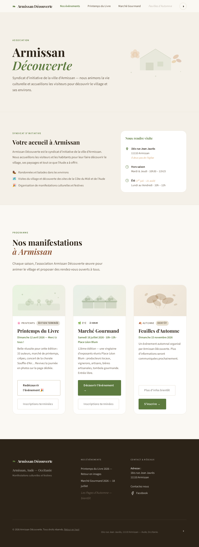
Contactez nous (140, 486)
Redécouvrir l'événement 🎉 (33, 388)
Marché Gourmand (129, 6)
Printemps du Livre (99, 6)
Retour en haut (71, 529)
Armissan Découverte (32, 6)
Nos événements (70, 6)
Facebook (142, 493)
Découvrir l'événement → (99, 388)
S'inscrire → (152, 404)
